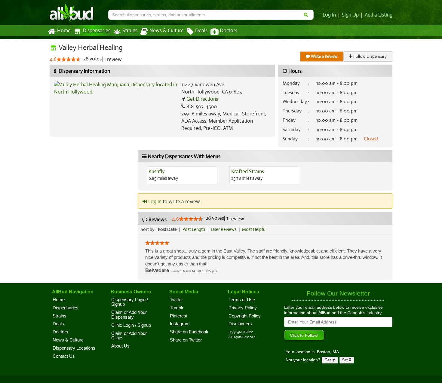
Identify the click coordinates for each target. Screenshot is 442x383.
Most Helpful (254, 229)
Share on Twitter (186, 340)
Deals (201, 31)
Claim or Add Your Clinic (129, 336)
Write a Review (324, 56)
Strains (129, 31)
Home (64, 31)
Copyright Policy (245, 316)
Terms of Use (242, 299)
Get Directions (201, 99)
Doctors (228, 31)
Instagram (180, 323)
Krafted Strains (247, 171)
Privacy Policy (243, 307)
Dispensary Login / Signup (129, 302)
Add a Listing (378, 15)
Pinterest (178, 316)
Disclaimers (240, 323)
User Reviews (223, 229)
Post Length (194, 229)
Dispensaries (96, 31)
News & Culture (166, 31)
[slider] (69, 59)
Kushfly (156, 171)
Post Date (167, 229)
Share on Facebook (189, 331)
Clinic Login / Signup (131, 325)
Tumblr (176, 307)
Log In (329, 15)
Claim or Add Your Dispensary (129, 315)
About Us (120, 346)
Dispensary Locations (74, 348)
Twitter (176, 299)
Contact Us (64, 356)
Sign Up (350, 15)
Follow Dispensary (369, 56)
